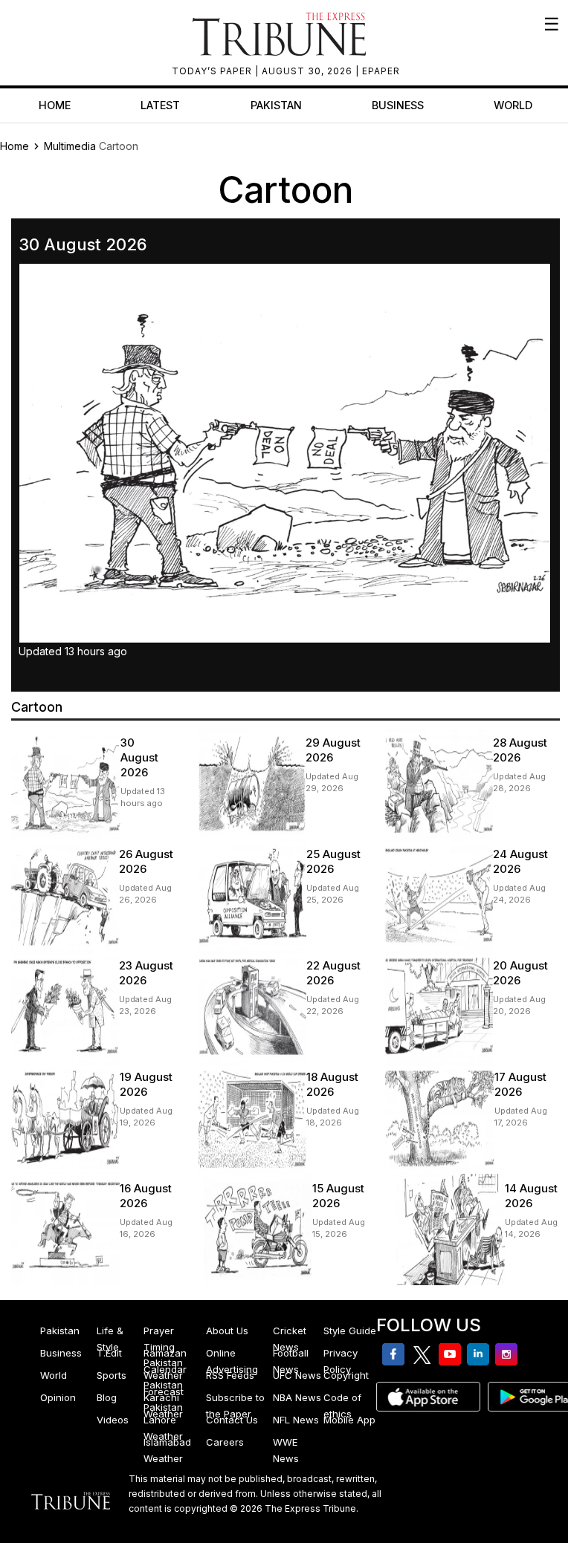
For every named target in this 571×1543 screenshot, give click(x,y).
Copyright (346, 1375)
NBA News (297, 1397)
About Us (227, 1330)
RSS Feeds (230, 1375)
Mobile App (349, 1420)
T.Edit (109, 1353)
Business (398, 105)
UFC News (297, 1375)
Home (55, 105)
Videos (113, 1420)
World (513, 105)
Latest (160, 105)
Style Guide (349, 1330)
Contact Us (232, 1420)
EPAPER (381, 71)
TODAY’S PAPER (213, 71)
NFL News (296, 1420)
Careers (225, 1442)
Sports (111, 1375)
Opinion (58, 1397)
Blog (107, 1397)
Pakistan (276, 105)
